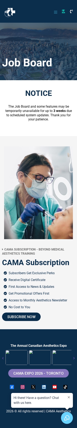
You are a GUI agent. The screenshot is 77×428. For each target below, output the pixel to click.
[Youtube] (54, 387)
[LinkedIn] (44, 387)
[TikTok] (65, 387)
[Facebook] (12, 387)
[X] (33, 387)
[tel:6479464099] (72, 11)
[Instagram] (22, 387)
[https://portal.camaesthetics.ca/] (64, 11)
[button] (55, 12)
